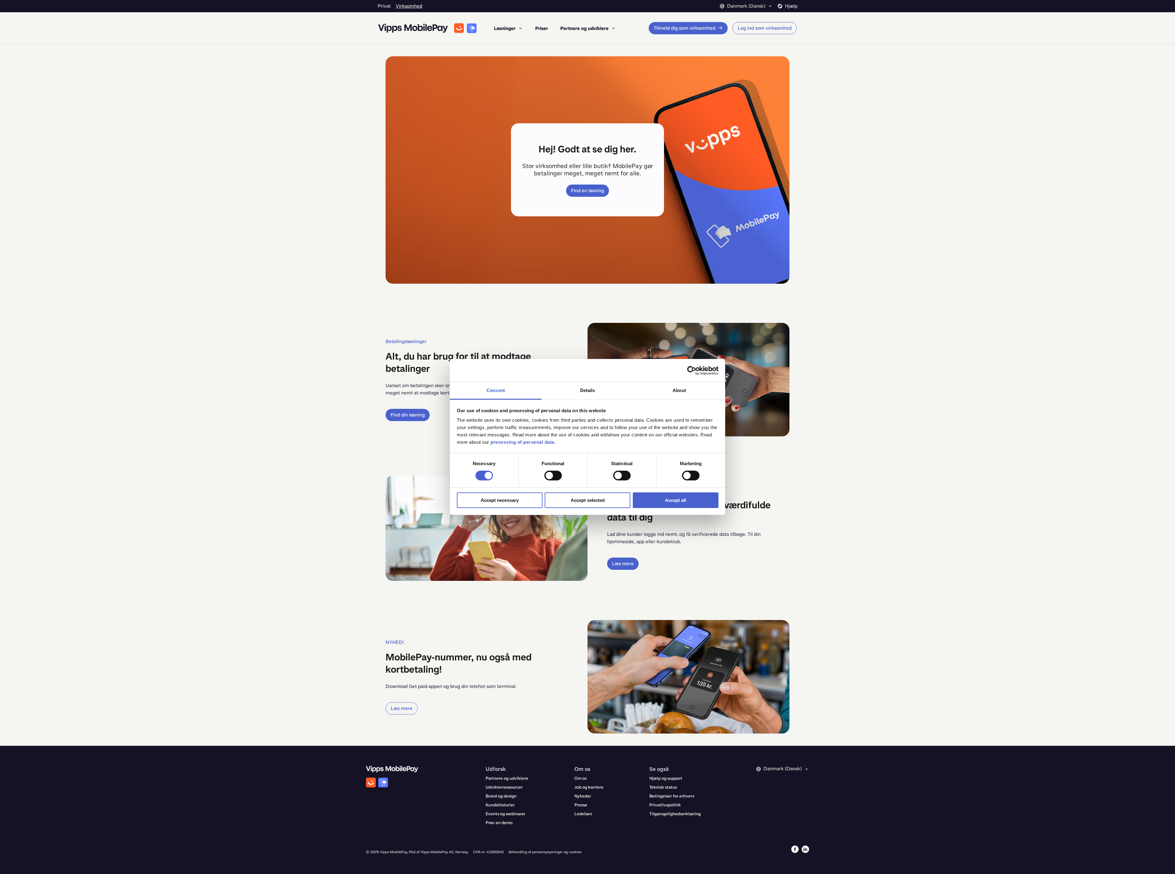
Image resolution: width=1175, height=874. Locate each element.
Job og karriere (588, 787)
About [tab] (679, 390)
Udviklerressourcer (504, 787)
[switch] (553, 475)
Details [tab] (587, 390)
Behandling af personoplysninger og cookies (545, 852)
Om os (580, 778)
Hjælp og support (665, 778)
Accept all (675, 500)
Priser (541, 28)
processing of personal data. (523, 442)
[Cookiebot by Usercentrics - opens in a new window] (691, 370)
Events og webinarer (505, 814)
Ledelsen (583, 814)
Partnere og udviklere (507, 778)
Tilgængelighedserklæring (675, 814)
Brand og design (501, 796)
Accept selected (588, 500)
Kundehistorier (500, 805)
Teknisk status (663, 787)
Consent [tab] (496, 390)
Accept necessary (500, 500)
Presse (580, 805)
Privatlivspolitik (665, 805)
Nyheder (582, 796)
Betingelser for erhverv (672, 796)
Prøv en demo (499, 823)
